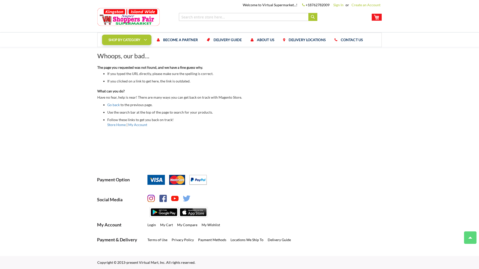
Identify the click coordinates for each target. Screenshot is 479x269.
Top (470, 237)
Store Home (116, 125)
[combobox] (248, 17)
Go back (113, 105)
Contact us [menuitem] (352, 40)
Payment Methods (212, 240)
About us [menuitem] (265, 40)
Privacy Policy (183, 240)
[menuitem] (126, 40)
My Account (137, 125)
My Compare (187, 225)
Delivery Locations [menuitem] (307, 40)
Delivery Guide (279, 240)
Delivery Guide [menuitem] (228, 40)
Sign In (338, 5)
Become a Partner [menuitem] (180, 40)
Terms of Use (157, 240)
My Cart (166, 225)
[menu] (239, 40)
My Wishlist (211, 225)
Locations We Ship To (247, 240)
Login (151, 225)
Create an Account (366, 5)
